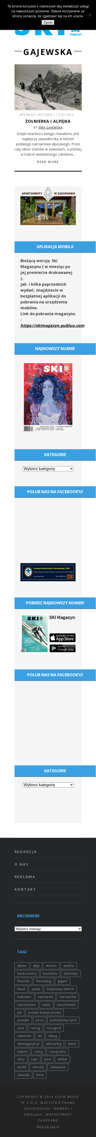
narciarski (45, 996)
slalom (22, 1051)
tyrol (47, 1059)
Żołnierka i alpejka (48, 121)
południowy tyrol (63, 1020)
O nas (22, 864)
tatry (21, 1059)
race (20, 1028)
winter (62, 1059)
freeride (23, 981)
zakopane (58, 1067)
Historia (45, 115)
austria (68, 965)
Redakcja (26, 851)
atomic (51, 965)
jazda (36, 989)
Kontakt (26, 889)
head (21, 989)
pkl (19, 1012)
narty (46, 1004)
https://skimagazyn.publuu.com (52, 325)
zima (40, 1074)
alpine (22, 965)
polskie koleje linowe (44, 1012)
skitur (72, 1043)
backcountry (27, 973)
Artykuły (27, 115)
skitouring (53, 1043)
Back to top (47, 1126)
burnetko (50, 973)
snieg (38, 1051)
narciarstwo (26, 1004)
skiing (52, 1035)
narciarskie (67, 996)
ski (40, 1035)
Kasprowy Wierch (60, 989)
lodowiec (24, 996)
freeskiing (43, 981)
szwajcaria (57, 1051)
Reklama (25, 876)
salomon (24, 1035)
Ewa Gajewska (51, 127)
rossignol (54, 1028)
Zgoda (48, 22)
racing (35, 1028)
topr (34, 1059)
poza (40, 1020)
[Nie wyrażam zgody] (89, 15)
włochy (38, 1067)
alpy (36, 965)
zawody (23, 1074)
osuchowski (66, 1004)
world (21, 1067)
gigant (62, 981)
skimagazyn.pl (28, 1043)
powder (23, 1020)
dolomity (71, 973)
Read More (48, 162)
